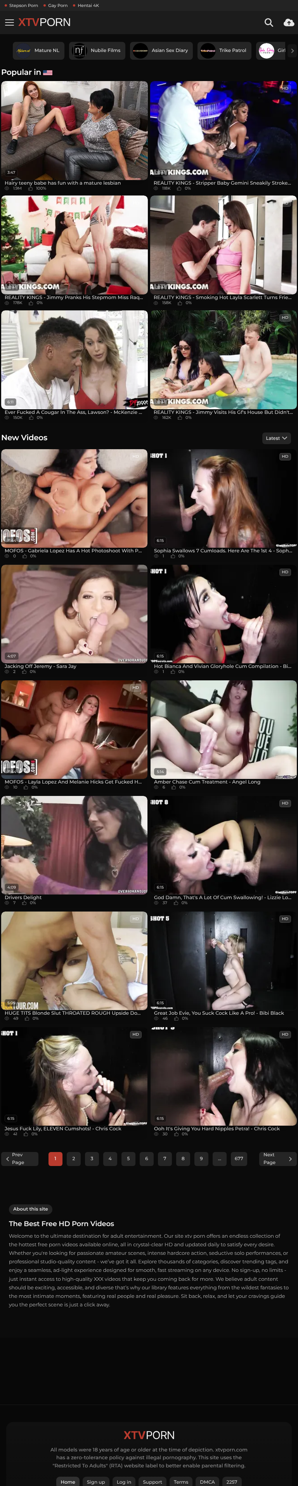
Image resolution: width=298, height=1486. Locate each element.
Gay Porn (58, 5)
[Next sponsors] (292, 50)
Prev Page (18, 1159)
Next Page (269, 1159)
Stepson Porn (23, 5)
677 (239, 1159)
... (219, 1159)
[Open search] (269, 22)
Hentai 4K (88, 5)
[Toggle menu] (9, 22)
